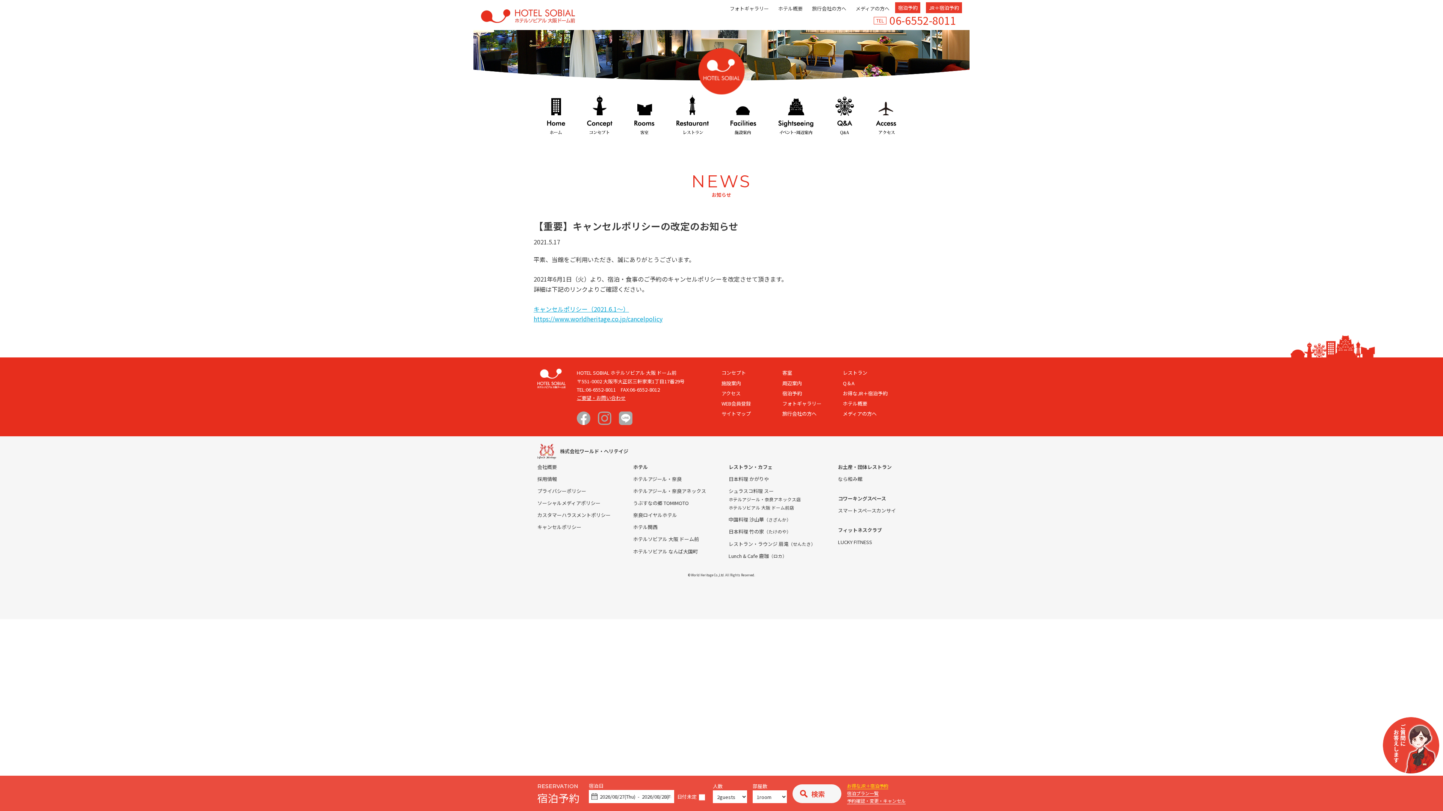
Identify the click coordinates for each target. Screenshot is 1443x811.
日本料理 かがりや (749, 478)
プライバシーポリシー (561, 490)
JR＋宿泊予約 (944, 7)
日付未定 (687, 796)
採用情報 (547, 478)
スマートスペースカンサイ (867, 510)
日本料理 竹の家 (760, 531)
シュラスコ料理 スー (751, 490)
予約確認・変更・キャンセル (876, 800)
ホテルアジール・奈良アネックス (669, 490)
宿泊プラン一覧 (863, 793)
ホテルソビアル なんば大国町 (665, 551)
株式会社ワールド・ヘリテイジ (594, 451)
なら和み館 (850, 478)
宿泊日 (596, 786)
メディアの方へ (872, 8)
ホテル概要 (790, 8)
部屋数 (760, 786)
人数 (718, 786)
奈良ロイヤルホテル (655, 515)
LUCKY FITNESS (855, 542)
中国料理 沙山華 (760, 519)
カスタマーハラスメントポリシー (574, 515)
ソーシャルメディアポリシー (568, 502)
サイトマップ (736, 413)
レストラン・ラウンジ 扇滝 (772, 543)
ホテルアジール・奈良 (657, 478)
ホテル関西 (645, 527)
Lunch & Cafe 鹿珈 (758, 555)
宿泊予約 (908, 7)
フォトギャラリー (749, 8)
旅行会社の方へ (829, 8)
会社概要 (547, 466)
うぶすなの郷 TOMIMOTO (661, 502)
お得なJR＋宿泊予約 (867, 785)
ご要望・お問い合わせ (601, 397)
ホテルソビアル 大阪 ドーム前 (666, 539)
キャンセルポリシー (559, 527)
